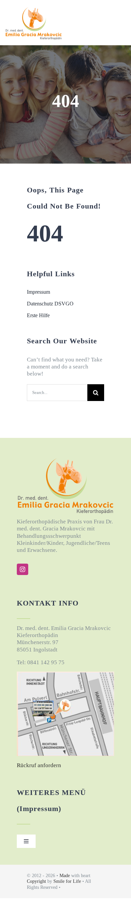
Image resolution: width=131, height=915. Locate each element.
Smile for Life (67, 881)
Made (65, 875)
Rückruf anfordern (39, 765)
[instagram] (22, 569)
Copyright (36, 881)
